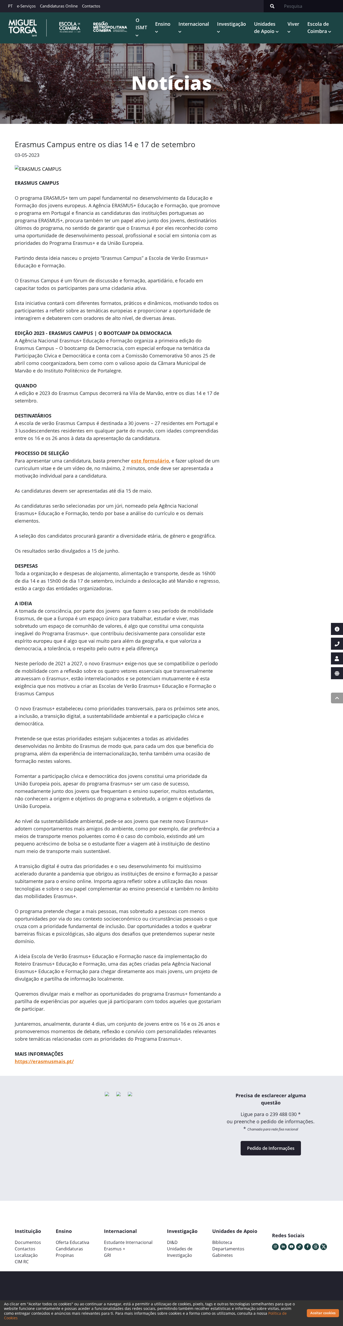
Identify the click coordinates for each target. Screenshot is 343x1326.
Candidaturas (69, 1249)
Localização (26, 1255)
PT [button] (10, 6)
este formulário (150, 460)
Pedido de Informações (270, 1148)
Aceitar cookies (322, 1312)
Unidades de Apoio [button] (265, 27)
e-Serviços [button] (26, 6)
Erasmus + (114, 1249)
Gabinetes (222, 1255)
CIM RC (22, 1262)
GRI (107, 1255)
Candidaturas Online (59, 6)
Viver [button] (293, 24)
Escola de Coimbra (318, 27)
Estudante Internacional (128, 1242)
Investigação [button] (231, 24)
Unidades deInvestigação (179, 1252)
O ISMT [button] (141, 24)
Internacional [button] (193, 24)
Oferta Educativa (72, 1242)
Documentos (28, 1242)
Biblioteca (222, 1242)
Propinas (65, 1255)
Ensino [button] (162, 24)
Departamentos (228, 1249)
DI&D (172, 1242)
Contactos (91, 6)
